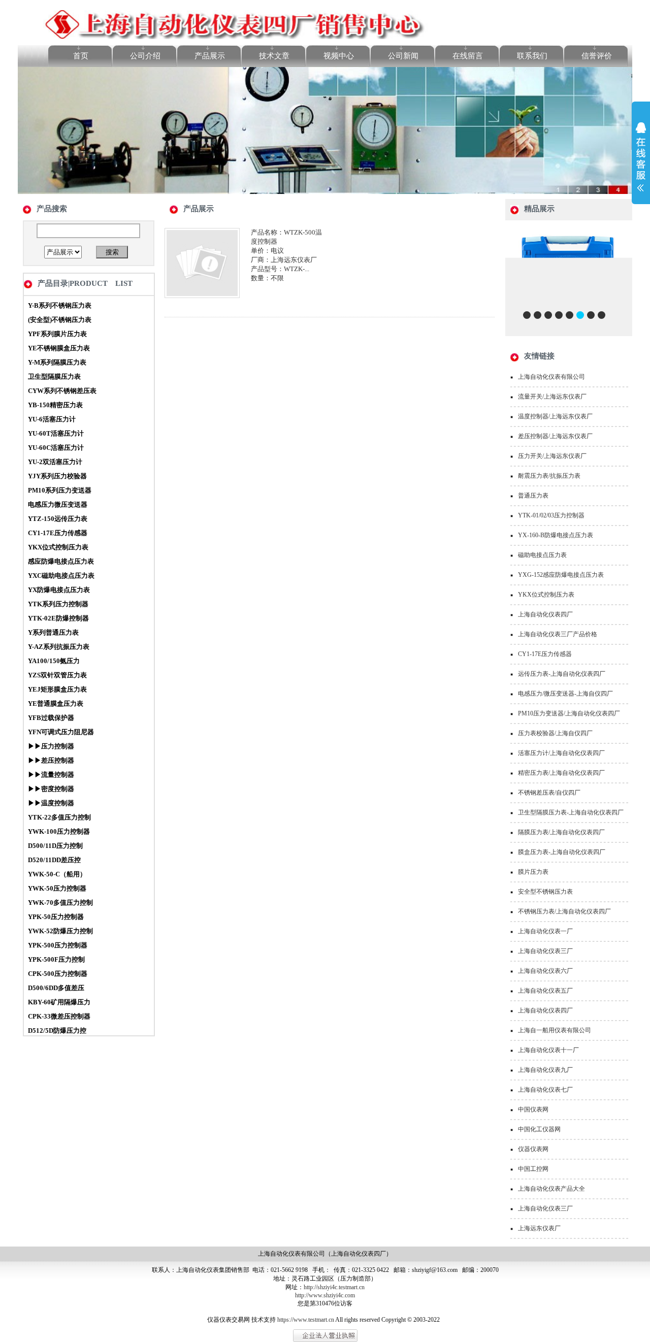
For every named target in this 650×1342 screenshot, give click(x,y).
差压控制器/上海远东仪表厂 (555, 436)
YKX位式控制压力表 (546, 594)
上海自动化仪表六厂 (545, 970)
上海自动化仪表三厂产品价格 (557, 634)
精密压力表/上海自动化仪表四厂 (561, 772)
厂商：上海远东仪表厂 (284, 260)
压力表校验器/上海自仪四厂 (555, 733)
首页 (80, 56)
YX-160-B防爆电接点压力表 (555, 535)
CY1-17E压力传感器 (545, 654)
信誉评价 (596, 56)
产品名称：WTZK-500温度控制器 (286, 236)
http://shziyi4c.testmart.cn (334, 1287)
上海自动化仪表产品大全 (551, 1188)
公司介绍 (145, 56)
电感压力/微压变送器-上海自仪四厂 (565, 693)
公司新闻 (403, 56)
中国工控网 (533, 1168)
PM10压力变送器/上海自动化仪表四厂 (569, 713)
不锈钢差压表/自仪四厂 (549, 792)
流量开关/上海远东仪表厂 (552, 396)
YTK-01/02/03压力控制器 (551, 515)
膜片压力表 (533, 871)
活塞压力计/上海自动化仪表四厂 (561, 753)
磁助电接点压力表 (542, 555)
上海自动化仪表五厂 (545, 990)
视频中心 (338, 56)
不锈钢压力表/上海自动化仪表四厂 (564, 911)
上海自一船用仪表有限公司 (554, 1030)
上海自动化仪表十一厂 (548, 1050)
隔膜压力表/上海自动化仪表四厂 (561, 832)
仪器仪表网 (533, 1149)
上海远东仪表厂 (539, 1228)
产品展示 (209, 56)
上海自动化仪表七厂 (545, 1089)
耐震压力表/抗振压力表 (549, 475)
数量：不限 (267, 278)
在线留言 (467, 56)
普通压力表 (533, 495)
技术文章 (274, 56)
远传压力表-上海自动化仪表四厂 (561, 673)
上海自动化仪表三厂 (545, 951)
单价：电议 (267, 250)
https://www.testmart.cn (305, 1319)
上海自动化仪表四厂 (545, 614)
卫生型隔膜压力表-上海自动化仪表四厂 (571, 812)
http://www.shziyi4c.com (325, 1295)
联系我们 (532, 56)
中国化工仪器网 (539, 1129)
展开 (641, 163)
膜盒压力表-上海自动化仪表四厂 (561, 852)
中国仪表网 (533, 1109)
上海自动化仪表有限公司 (551, 376)
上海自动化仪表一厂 (545, 931)
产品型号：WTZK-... (280, 269)
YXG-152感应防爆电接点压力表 (561, 574)
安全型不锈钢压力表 (545, 891)
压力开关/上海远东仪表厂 (552, 456)
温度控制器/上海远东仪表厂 (555, 416)
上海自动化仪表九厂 (545, 1069)
